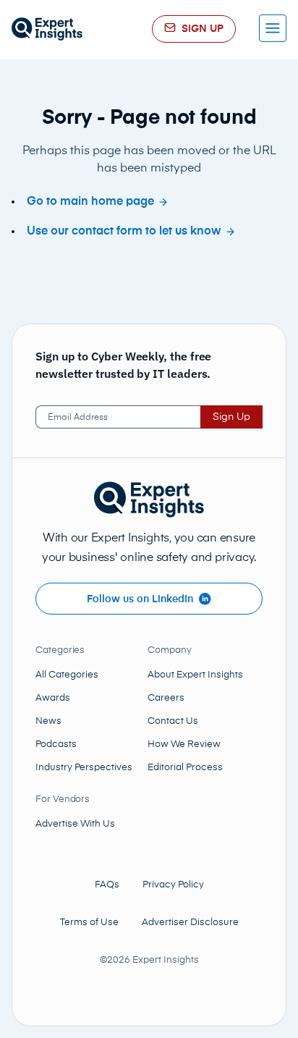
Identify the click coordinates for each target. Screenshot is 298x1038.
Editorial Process (185, 767)
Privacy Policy (173, 885)
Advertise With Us (75, 824)
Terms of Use (89, 922)
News (48, 721)
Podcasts (56, 744)
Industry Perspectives (83, 767)
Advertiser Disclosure (190, 922)
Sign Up (231, 417)
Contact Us (173, 721)
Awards (52, 698)
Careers (166, 698)
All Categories (66, 675)
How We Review (184, 744)
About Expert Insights (195, 675)
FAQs (107, 885)
